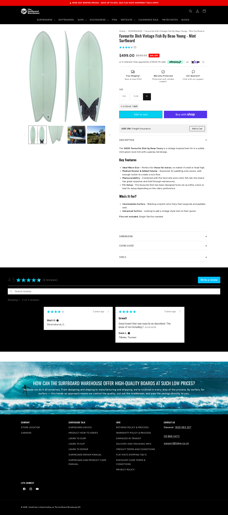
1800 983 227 (183, 427)
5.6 (126, 97)
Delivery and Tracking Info (133, 444)
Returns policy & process (132, 427)
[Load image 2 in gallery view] (57, 135)
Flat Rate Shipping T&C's (131, 454)
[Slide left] (24, 134)
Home (122, 31)
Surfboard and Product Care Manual (87, 462)
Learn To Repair (78, 449)
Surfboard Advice (80, 427)
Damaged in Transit (128, 438)
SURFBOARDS (135, 31)
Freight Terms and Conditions (135, 449)
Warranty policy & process (133, 433)
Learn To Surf (77, 438)
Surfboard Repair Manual (85, 454)
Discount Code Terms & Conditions (130, 462)
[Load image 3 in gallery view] (77, 135)
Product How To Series (83, 433)
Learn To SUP (77, 444)
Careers (26, 433)
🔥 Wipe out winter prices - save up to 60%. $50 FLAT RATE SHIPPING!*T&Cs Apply (114, 3)
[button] (46, 20)
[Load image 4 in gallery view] (96, 135)
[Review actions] (108, 311)
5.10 (138, 97)
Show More (150, 327)
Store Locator (30, 427)
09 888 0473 (172, 436)
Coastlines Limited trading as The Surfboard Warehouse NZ (54, 507)
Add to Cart (197, 129)
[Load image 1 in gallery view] (38, 135)
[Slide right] (109, 134)
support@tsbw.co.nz (176, 443)
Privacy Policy (125, 469)
